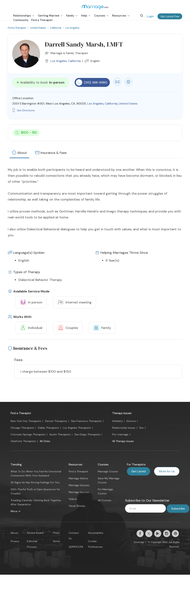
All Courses (104, 500)
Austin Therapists (60, 434)
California (74, 61)
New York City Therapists (26, 421)
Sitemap (139, 542)
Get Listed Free (169, 16)
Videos (73, 499)
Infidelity (117, 421)
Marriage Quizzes (79, 485)
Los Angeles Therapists (77, 427)
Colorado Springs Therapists (28, 434)
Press (56, 532)
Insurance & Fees (53, 153)
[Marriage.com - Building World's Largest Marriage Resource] (95, 7)
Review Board (35, 532)
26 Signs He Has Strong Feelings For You (35, 482)
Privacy (15, 541)
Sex (141, 427)
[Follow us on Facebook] (140, 533)
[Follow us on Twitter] (148, 533)
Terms (56, 541)
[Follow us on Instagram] (166, 533)
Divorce (131, 421)
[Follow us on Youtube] (157, 533)
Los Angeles (58, 61)
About (22, 153)
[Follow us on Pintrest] (175, 533)
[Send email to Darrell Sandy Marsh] (117, 84)
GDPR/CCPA (76, 546)
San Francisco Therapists (86, 421)
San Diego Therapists (87, 434)
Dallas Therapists (48, 427)
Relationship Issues (123, 427)
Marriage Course (108, 471)
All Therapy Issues (123, 441)
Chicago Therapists (22, 427)
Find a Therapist (21, 413)
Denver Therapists (56, 421)
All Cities (45, 441)
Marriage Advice (78, 478)
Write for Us (167, 471)
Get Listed (138, 471)
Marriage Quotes (79, 492)
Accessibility (95, 532)
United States (128, 103)
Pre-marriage (120, 434)
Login (150, 16)
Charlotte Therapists (23, 441)
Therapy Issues (122, 413)
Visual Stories (77, 506)
